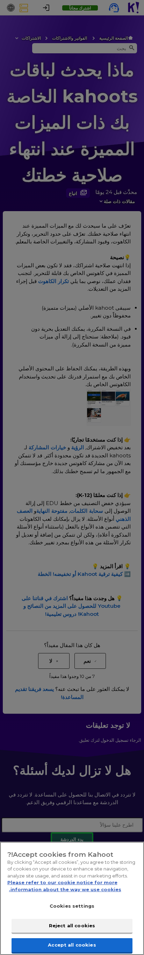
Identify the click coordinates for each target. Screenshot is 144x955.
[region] (72, 898)
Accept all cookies (72, 945)
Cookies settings (72, 906)
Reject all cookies (72, 925)
